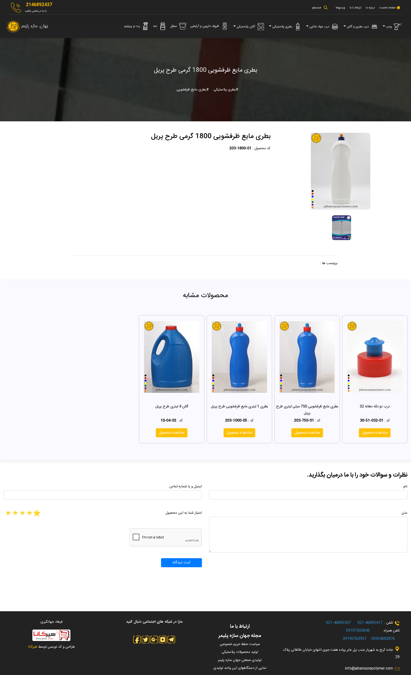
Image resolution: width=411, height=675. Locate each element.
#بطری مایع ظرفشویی (192, 90)
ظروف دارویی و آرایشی (205, 26)
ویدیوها (340, 7)
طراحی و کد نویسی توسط (51, 647)
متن (404, 513)
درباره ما (370, 7)
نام (405, 486)
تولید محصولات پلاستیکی (240, 652)
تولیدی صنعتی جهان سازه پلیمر (240, 660)
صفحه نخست (387, 7)
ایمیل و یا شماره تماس (185, 486)
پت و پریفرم (132, 26)
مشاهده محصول (374, 432)
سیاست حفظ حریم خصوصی (240, 644)
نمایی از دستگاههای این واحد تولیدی (239, 668)
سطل (174, 26)
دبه (155, 26)
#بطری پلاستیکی (225, 90)
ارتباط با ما (355, 7)
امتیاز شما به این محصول (184, 513)
